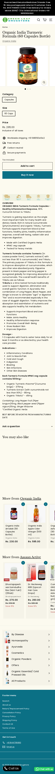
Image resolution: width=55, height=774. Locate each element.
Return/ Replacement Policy (15, 708)
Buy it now (27, 175)
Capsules (9, 99)
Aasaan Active (30, 557)
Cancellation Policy (11, 712)
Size (4, 107)
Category (8, 94)
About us (6, 705)
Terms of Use (8, 728)
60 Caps (9, 113)
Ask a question (11, 426)
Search (5, 701)
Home (4, 27)
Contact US (7, 724)
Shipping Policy (9, 720)
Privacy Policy (9, 716)
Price (5, 122)
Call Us (13, 768)
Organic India (9, 41)
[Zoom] (44, 82)
